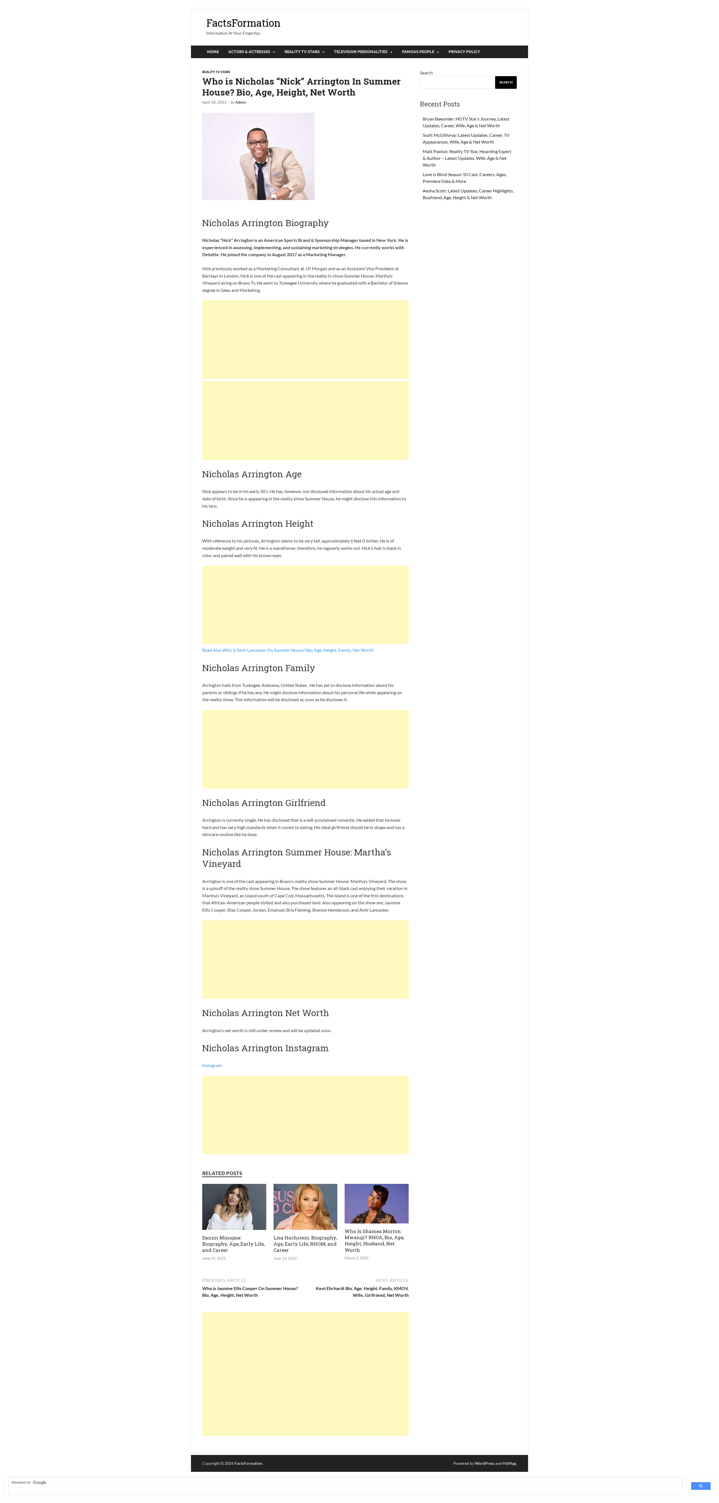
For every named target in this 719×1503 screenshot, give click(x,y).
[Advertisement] (305, 339)
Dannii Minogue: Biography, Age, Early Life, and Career (233, 1243)
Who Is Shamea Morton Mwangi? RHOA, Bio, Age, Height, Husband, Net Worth (374, 1240)
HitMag (509, 1463)
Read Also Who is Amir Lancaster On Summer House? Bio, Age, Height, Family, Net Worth (288, 650)
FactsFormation (243, 22)
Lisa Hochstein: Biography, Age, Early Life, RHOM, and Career (305, 1243)
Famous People (418, 51)
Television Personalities (361, 51)
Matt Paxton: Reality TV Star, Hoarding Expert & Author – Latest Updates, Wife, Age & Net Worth (467, 158)
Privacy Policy (464, 51)
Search (426, 72)
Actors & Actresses (249, 51)
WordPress (485, 1463)
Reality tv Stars (302, 51)
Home (213, 51)
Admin (240, 102)
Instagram (212, 1065)
